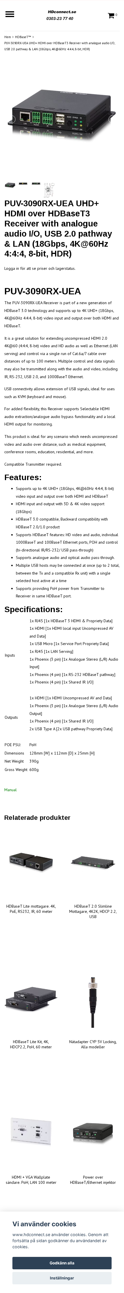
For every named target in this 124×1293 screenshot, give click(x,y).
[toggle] (12, 15)
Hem (7, 37)
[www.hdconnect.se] (62, 10)
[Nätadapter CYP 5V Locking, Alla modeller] (93, 999)
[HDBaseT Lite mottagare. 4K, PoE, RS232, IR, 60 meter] (31, 863)
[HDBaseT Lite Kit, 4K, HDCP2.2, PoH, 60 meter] (31, 999)
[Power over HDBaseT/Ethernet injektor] (93, 1134)
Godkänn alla (62, 1263)
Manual (10, 789)
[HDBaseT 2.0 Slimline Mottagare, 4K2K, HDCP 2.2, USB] (93, 863)
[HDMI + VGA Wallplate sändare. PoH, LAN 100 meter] (31, 1134)
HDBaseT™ (23, 37)
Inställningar (62, 1278)
